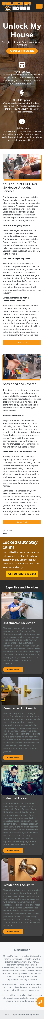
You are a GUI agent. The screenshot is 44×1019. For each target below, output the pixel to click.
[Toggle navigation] (39, 6)
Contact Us (22, 342)
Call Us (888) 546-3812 (22, 574)
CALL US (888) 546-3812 (23, 51)
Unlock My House (30, 1014)
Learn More (13, 669)
